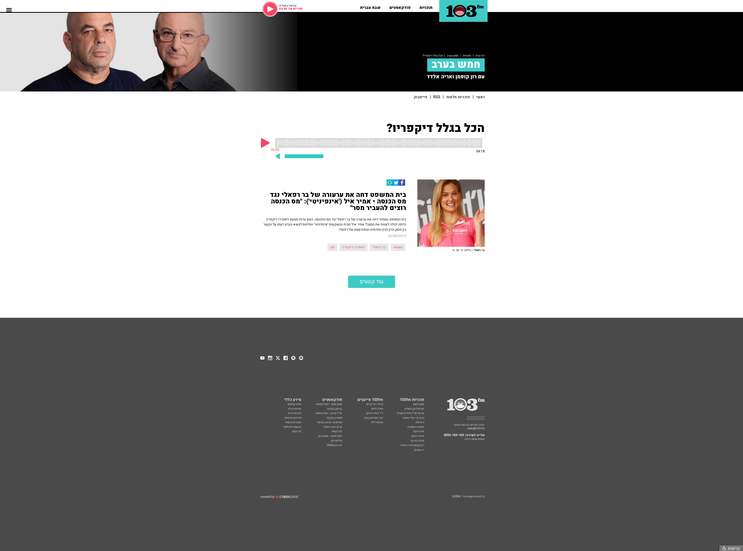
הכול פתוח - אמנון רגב (330, 436)
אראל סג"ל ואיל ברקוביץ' (410, 413)
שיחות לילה (377, 422)
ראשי (480, 97)
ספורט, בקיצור (334, 417)
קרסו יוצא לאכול (333, 426)
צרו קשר (296, 431)
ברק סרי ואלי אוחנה (413, 417)
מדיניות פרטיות (292, 417)
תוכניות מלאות (458, 97)
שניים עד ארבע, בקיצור (329, 422)
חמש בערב (452, 56)
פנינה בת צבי (417, 440)
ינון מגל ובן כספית (414, 408)
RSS (436, 97)
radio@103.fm (476, 428)
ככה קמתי (336, 431)
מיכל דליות (377, 408)
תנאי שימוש (294, 404)
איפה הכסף (417, 436)
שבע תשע (418, 404)
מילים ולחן (336, 440)
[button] (425, 6)
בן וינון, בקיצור (334, 408)
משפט (398, 247)
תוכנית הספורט (415, 426)
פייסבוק (420, 97)
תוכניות (467, 56)
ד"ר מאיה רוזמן (374, 413)
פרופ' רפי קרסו (374, 404)
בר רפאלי (379, 247)
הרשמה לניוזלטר (292, 426)
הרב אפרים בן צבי (373, 417)
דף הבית (480, 56)
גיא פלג (419, 422)
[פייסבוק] (402, 182)
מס (332, 247)
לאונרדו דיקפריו (353, 247)
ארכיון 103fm (334, 445)
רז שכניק (419, 449)
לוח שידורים (294, 413)
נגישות (733, 548)
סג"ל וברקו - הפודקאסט (329, 413)
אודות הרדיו (294, 408)
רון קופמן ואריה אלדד (412, 445)
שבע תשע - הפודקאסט (329, 404)
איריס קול (418, 431)
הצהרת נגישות (293, 422)
